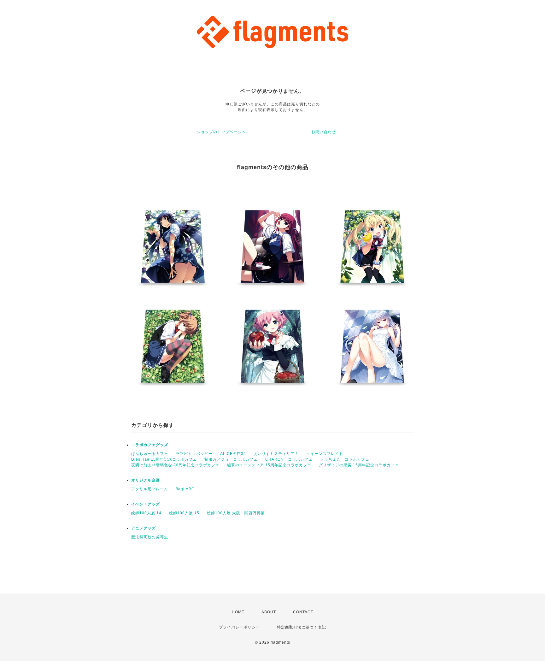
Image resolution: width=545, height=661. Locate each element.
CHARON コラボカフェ (289, 459)
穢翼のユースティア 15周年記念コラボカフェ (269, 465)
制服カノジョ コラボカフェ (231, 459)
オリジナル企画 (145, 480)
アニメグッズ (143, 528)
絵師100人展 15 (184, 513)
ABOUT (268, 612)
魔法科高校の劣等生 (149, 537)
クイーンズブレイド (324, 453)
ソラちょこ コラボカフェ (344, 459)
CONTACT (303, 612)
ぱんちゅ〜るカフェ (149, 453)
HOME (238, 612)
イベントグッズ (145, 504)
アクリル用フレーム (149, 489)
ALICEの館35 (233, 453)
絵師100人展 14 (146, 513)
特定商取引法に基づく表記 (301, 627)
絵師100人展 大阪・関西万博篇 (236, 513)
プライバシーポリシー (239, 627)
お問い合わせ (323, 132)
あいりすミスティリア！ (276, 453)
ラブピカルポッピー (194, 453)
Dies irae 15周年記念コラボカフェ (164, 459)
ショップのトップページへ (221, 132)
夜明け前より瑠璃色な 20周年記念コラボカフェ (175, 465)
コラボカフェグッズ (149, 445)
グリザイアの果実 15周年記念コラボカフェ (359, 465)
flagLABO (185, 489)
